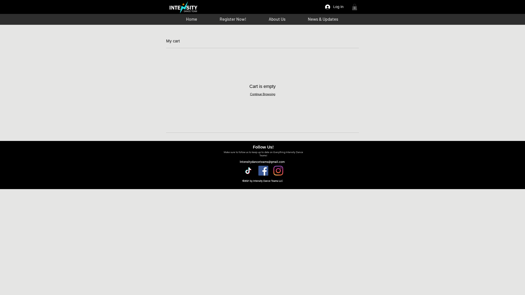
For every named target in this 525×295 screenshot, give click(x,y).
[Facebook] (263, 171)
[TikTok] (248, 171)
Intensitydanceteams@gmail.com (262, 161)
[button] (354, 7)
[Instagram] (278, 171)
